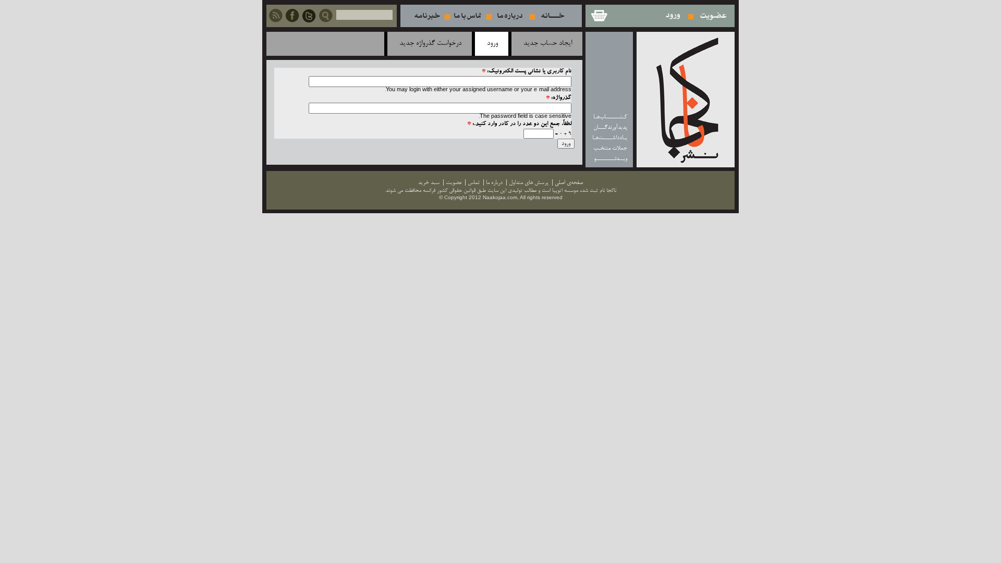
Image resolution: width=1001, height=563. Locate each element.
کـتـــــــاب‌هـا (610, 117)
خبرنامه (427, 16)
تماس (467, 16)
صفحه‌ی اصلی (569, 182)
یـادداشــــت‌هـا (609, 137)
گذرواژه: (558, 98)
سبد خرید (598, 16)
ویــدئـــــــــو (610, 158)
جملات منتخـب (610, 148)
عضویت (713, 16)
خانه (553, 16)
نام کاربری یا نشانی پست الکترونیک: (526, 71)
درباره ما (510, 16)
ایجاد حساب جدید (547, 44)
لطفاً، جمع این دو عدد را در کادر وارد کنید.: (519, 124)
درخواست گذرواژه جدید (430, 44)
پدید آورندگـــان (610, 127)
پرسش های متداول (528, 182)
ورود (673, 16)
